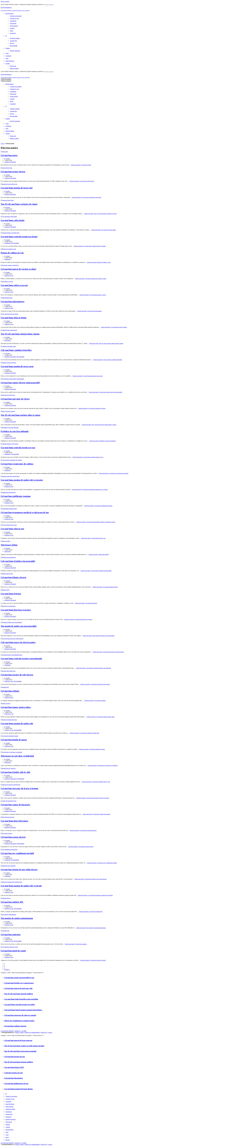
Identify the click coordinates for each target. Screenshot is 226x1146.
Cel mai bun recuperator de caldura (17, 464)
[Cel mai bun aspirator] (5, 930)
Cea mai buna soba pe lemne (13, 317)
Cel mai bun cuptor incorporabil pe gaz (19, 977)
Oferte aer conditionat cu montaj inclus (19, 1021)
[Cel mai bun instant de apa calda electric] (8, 865)
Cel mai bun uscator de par (14, 1056)
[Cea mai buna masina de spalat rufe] (9, 719)
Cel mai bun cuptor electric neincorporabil (20, 382)
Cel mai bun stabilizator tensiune (16, 496)
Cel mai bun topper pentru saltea (16, 707)
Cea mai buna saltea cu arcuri (14, 285)
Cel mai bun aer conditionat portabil (17, 853)
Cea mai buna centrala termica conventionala (21, 658)
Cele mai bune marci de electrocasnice (18, 642)
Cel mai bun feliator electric (13, 577)
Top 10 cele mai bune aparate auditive (18, 994)
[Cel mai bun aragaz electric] (6, 833)
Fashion (7, 1124)
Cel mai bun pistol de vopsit (13, 951)
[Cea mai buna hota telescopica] (7, 817)
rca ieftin (23, 1031)
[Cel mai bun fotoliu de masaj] (9, 736)
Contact (50, 1032)
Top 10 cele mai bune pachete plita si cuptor (20, 415)
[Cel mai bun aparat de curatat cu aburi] (10, 265)
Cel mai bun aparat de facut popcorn (18, 1040)
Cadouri (12, 28)
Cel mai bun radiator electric (15, 1026)
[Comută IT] (30, 106)
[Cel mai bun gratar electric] (6, 168)
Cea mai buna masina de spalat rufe (17, 723)
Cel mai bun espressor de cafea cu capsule (20, 1015)
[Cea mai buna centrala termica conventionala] (11, 655)
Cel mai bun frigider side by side (15, 772)
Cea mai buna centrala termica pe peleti (19, 1004)
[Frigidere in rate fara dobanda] (10, 427)
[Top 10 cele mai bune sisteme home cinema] (9, 330)
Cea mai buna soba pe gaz (12, 529)
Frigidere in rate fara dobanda (15, 431)
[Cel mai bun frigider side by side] (8, 768)
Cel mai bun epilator (10, 691)
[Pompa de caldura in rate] (8, 249)
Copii (7, 53)
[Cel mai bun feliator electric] (7, 573)
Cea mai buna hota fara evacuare (16, 610)
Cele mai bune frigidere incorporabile (18, 561)
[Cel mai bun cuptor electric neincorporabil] (12, 379)
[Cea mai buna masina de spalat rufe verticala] (11, 882)
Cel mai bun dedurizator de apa (16, 1083)
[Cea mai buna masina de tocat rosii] (9, 184)
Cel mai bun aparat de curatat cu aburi (18, 269)
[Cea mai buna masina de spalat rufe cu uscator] (10, 476)
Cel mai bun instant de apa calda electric (19, 869)
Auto (6, 58)
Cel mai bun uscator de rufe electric (17, 675)
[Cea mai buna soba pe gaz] (9, 525)
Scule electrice (14, 26)
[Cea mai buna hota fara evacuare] (8, 606)
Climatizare (13, 21)
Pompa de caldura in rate (12, 253)
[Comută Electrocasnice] (30, 84)
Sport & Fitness (9, 61)
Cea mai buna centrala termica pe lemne (19, 236)
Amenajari (13, 33)
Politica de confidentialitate (32, 1032)
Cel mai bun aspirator (11, 934)
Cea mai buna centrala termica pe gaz (18, 447)
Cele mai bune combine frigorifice (16, 350)
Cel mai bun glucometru (13, 1078)
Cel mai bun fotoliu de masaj (14, 740)
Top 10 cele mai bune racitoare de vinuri (19, 204)
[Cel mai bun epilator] (5, 687)
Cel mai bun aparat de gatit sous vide (18, 988)
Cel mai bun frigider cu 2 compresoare (19, 983)
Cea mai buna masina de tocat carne (17, 366)
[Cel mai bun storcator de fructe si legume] (10, 784)
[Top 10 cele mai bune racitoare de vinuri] (7, 200)
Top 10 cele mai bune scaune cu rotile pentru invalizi (24, 1046)
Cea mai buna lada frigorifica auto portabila (21, 999)
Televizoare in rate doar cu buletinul (17, 756)
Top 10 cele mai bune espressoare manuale (20, 1051)
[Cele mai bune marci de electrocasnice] (12, 638)
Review (12, 43)
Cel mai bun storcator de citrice (15, 399)
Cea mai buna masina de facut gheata (18, 1089)
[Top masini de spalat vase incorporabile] (11, 622)
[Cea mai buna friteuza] (5, 590)
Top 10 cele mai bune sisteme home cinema (20, 334)
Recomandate (13, 45)
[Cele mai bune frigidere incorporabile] (8, 557)
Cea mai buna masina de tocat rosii (16, 188)
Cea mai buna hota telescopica (14, 821)
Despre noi (13, 66)
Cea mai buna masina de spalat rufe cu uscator (22, 480)
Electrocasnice (9, 1129)
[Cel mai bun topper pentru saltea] (5, 703)
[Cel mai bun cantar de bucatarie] (8, 801)
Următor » (7, 969)
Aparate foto (13, 40)
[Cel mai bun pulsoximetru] (6, 297)
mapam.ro (18, 1031)
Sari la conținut (5, 1)
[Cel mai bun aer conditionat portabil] (9, 849)
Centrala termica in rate (13, 1073)
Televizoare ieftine (9, 545)
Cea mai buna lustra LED (14, 1067)
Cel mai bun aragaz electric (13, 837)
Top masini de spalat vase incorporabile (19, 626)
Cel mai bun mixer (9, 155)
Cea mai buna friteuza (11, 593)
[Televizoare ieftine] (5, 541)
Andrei (8, 158)
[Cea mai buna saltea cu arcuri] (7, 281)
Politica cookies (14, 68)
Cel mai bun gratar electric (13, 171)
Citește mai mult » (81, 165)
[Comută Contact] (30, 133)
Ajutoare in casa (14, 18)
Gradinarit (8, 56)
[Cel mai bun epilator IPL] (6, 898)
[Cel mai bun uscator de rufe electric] (8, 671)
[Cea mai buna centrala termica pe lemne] (10, 233)
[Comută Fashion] (30, 118)
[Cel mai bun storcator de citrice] (8, 395)
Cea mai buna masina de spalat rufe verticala (21, 886)
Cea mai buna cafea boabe (12, 220)
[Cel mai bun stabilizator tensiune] (8, 492)
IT (6, 1094)
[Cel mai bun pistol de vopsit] (9, 947)
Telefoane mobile (15, 38)
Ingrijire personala (15, 50)
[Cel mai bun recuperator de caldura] (11, 460)
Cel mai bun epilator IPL (12, 902)
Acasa (2, 143)
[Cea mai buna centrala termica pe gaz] (9, 444)
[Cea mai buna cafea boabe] (9, 216)
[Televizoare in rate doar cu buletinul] (11, 752)
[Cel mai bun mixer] (4, 151)
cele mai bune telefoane (7, 1031)
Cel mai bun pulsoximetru (12, 301)
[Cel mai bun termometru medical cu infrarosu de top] (9, 508)
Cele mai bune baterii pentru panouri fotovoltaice (23, 1010)
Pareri (11, 31)
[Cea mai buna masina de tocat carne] (8, 362)
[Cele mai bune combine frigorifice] (8, 346)
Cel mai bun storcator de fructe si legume (19, 788)
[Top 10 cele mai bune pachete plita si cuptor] (8, 411)
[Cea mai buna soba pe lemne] (9, 314)
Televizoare (13, 23)
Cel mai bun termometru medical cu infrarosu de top (25, 512)
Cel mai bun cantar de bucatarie (15, 804)
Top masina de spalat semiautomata (17, 918)
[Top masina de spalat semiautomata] (8, 914)
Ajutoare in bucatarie (16, 16)
